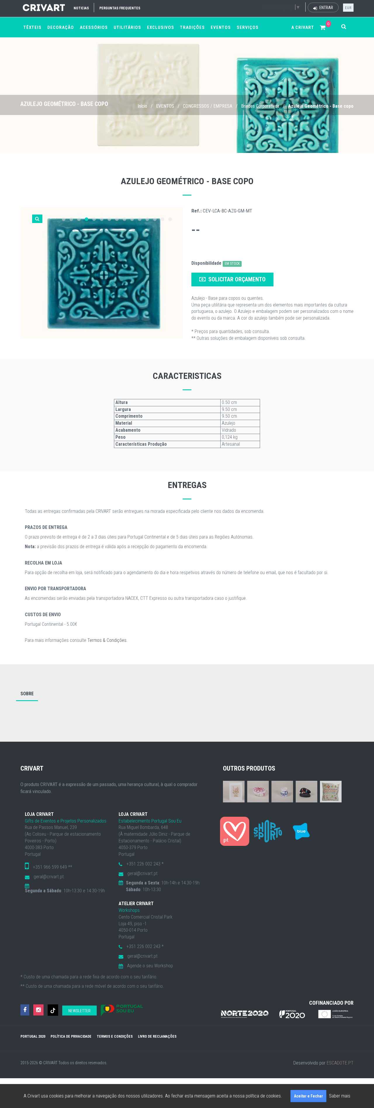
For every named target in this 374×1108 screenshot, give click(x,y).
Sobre (27, 693)
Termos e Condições (115, 1036)
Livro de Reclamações (157, 1036)
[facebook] (24, 1010)
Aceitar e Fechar (308, 1096)
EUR (348, 8)
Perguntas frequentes (119, 8)
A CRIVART (302, 27)
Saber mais (339, 1096)
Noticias (81, 8)
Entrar (325, 7)
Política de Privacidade (71, 1036)
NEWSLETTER (79, 1010)
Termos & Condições (107, 640)
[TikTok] (53, 1010)
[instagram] (38, 1010)
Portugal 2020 (32, 1036)
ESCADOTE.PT (340, 1063)
